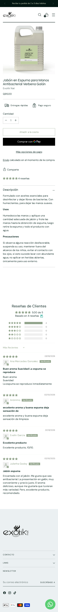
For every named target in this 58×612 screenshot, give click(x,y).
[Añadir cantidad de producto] (6, 120)
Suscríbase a (47, 582)
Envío (6, 160)
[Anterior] (4, 3)
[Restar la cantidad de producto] (16, 120)
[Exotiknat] (9, 14)
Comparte (13, 169)
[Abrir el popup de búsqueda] (39, 14)
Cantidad (8, 113)
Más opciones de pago (29, 152)
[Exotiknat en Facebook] (5, 593)
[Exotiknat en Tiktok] (15, 593)
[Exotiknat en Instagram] (10, 593)
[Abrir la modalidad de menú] (53, 14)
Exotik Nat (9, 88)
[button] (10, 178)
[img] (10, 356)
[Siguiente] (53, 3)
